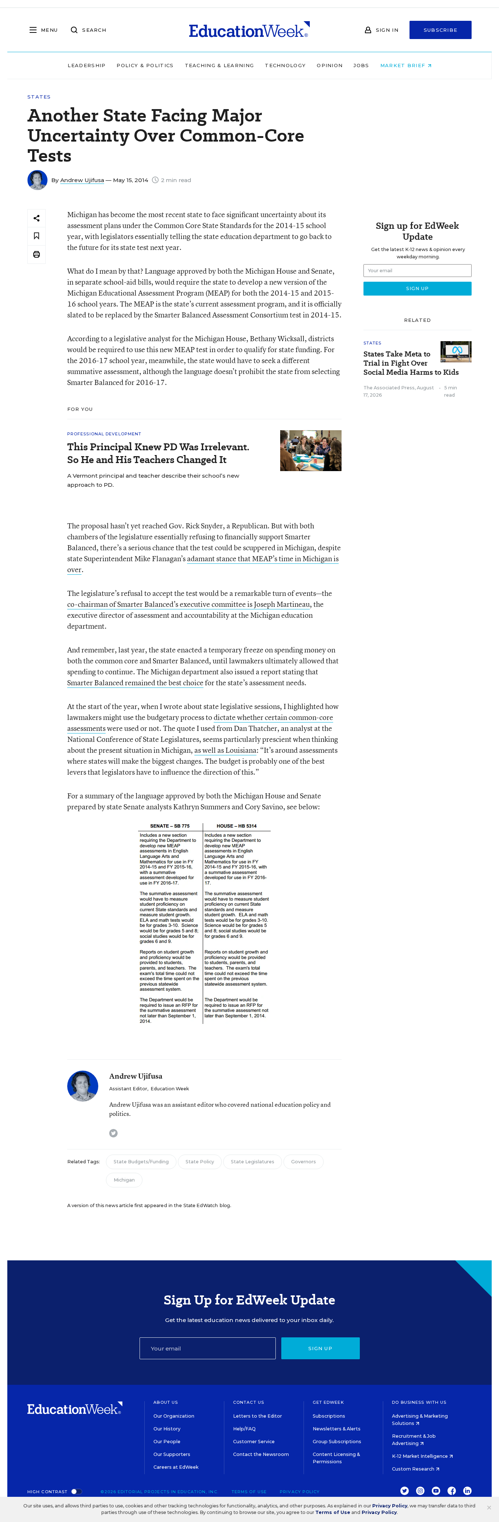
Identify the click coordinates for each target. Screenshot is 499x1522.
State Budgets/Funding (141, 1161)
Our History (166, 1429)
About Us (165, 1402)
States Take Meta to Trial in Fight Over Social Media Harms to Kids (411, 363)
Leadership (87, 65)
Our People (166, 1441)
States (39, 97)
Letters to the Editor (257, 1416)
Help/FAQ (244, 1429)
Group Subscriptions (337, 1441)
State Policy (200, 1161)
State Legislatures (252, 1161)
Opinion (330, 65)
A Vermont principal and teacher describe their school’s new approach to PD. (153, 480)
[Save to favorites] (36, 236)
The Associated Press (389, 387)
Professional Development (104, 433)
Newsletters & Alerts (337, 1429)
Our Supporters (171, 1454)
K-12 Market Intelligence (420, 1456)
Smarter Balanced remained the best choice (135, 682)
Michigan (124, 1180)
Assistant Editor (128, 1088)
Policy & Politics (145, 65)
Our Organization (173, 1416)
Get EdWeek (328, 1402)
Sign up (320, 1348)
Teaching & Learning (219, 65)
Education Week (170, 1088)
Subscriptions (329, 1416)
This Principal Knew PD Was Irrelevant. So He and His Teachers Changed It (158, 453)
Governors (303, 1161)
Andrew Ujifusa (82, 180)
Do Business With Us (419, 1402)
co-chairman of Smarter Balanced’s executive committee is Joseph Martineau (188, 604)
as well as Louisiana (225, 750)
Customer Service (254, 1441)
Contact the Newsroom (261, 1454)
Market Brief (403, 65)
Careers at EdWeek (175, 1467)
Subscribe (441, 30)
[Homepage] (249, 30)
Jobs (361, 65)
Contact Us (248, 1402)
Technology (285, 65)
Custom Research (413, 1469)
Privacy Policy (300, 1491)
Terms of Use (249, 1491)
